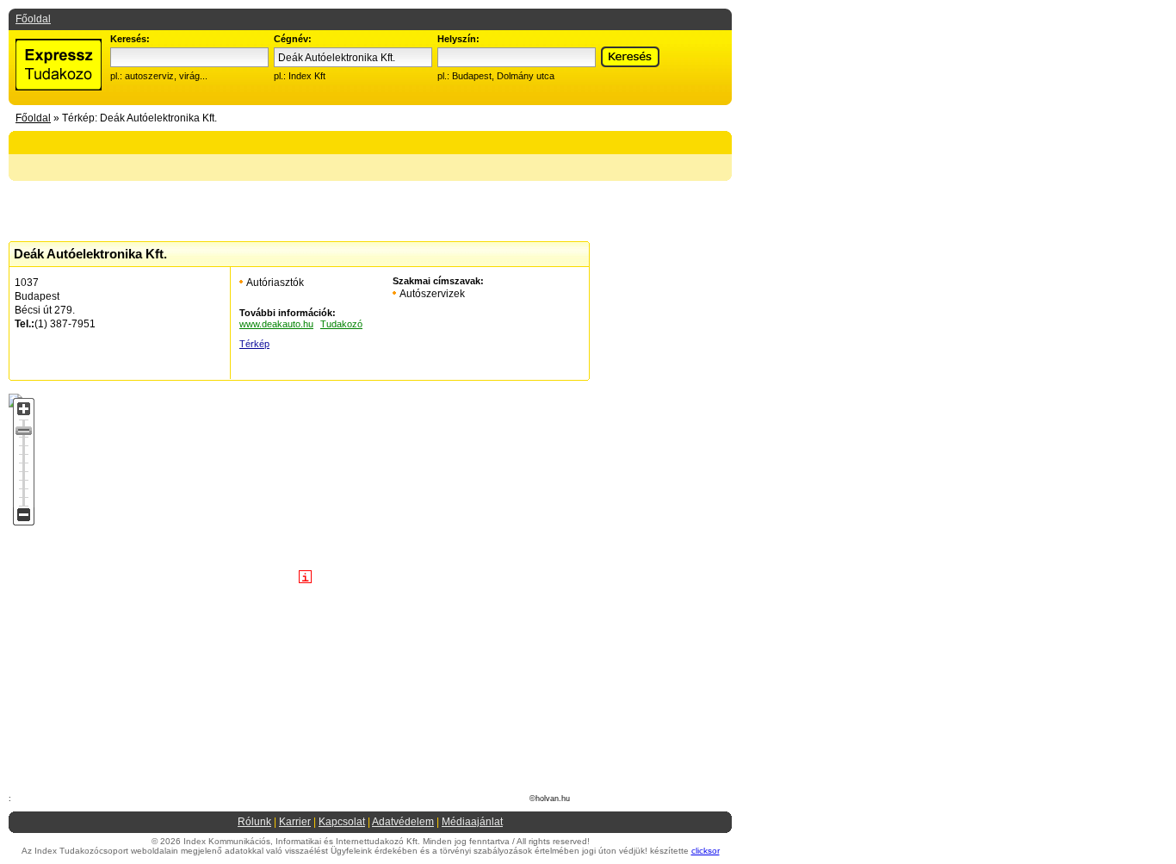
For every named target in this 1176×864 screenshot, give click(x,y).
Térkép (254, 344)
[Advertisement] (269, 20)
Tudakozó (341, 324)
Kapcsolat (342, 822)
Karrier (295, 822)
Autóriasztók (275, 283)
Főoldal (33, 19)
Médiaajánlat (472, 822)
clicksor (705, 850)
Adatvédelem (403, 822)
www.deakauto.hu (276, 324)
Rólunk (254, 822)
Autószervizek (432, 294)
